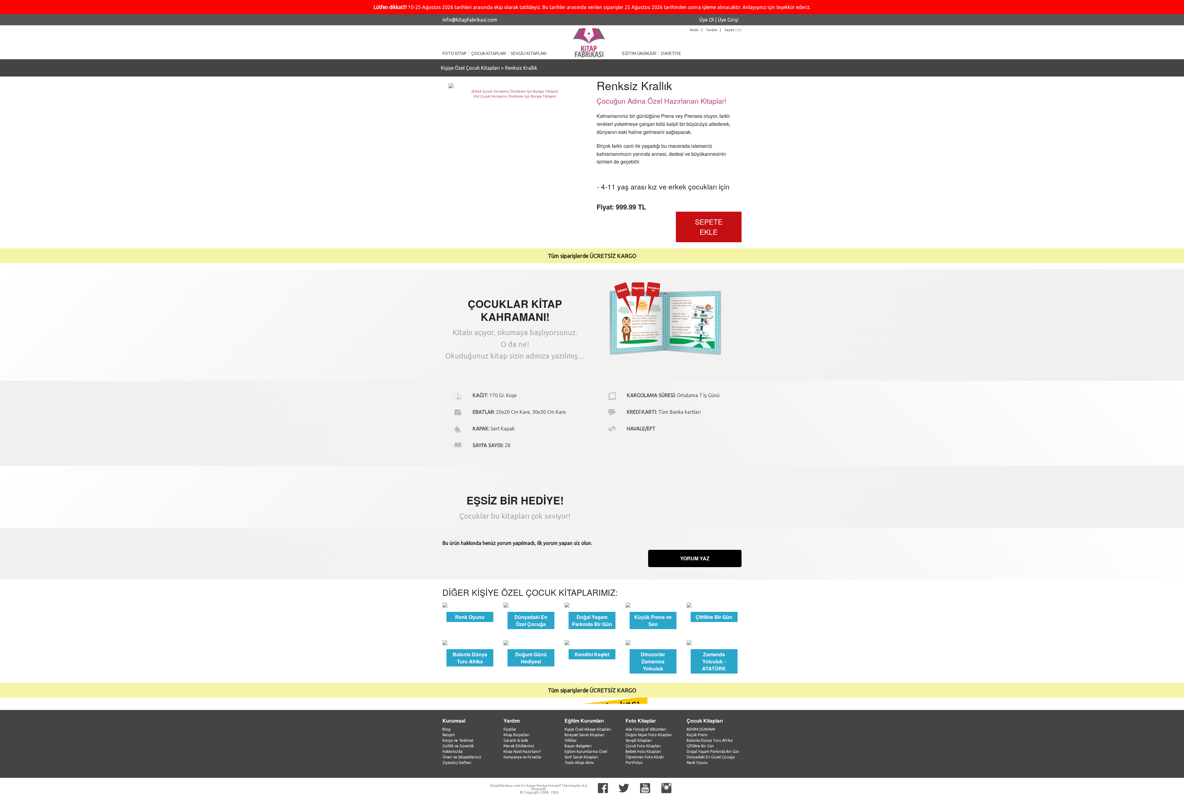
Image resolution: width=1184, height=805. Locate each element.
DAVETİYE (671, 53)
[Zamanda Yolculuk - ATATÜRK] (714, 642)
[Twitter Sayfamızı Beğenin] (624, 788)
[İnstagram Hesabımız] (666, 788)
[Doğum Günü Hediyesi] (531, 642)
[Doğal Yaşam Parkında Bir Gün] (592, 604)
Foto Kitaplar (641, 720)
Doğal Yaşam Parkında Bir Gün (713, 751)
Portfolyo (634, 763)
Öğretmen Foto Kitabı (645, 757)
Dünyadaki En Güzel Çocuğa (711, 757)
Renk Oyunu (697, 763)
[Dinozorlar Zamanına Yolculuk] (653, 642)
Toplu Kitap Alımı (579, 763)
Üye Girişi (728, 20)
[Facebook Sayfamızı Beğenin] (603, 788)
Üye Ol (706, 20)
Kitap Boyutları (516, 735)
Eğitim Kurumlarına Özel (586, 751)
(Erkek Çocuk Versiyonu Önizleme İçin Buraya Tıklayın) (514, 91)
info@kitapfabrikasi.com (469, 19)
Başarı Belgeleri (578, 746)
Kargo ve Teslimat (458, 740)
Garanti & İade (516, 740)
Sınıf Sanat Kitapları (581, 757)
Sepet (733, 30)
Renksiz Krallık (521, 68)
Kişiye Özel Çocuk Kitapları (470, 68)
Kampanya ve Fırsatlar (523, 757)
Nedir (694, 30)
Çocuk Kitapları (705, 720)
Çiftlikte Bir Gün (700, 746)
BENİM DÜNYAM (701, 729)
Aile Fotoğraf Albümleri (646, 729)
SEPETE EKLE (708, 227)
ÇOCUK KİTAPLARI (488, 53)
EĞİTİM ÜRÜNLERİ (639, 53)
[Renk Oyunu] (469, 604)
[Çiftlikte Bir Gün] (714, 604)
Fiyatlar (510, 729)
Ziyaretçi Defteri (456, 763)
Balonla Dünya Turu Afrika (710, 740)
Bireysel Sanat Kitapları (584, 735)
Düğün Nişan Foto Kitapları (649, 735)
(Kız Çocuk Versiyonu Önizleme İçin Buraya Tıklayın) (515, 96)
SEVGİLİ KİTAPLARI (528, 53)
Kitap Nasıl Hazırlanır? (522, 751)
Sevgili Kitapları (639, 740)
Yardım (711, 30)
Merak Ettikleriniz (519, 746)
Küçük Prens (697, 735)
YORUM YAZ (694, 558)
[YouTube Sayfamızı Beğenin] (645, 788)
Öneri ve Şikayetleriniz (461, 757)
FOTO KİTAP (454, 53)
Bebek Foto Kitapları (643, 751)
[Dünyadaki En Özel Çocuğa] (531, 604)
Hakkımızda (452, 751)
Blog (446, 729)
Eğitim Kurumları (584, 720)
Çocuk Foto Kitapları (643, 746)
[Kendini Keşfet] (592, 642)
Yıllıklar (571, 740)
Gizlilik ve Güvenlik (458, 746)
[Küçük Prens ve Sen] (653, 604)
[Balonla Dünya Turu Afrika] (469, 642)
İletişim (448, 735)
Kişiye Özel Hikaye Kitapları (588, 729)
